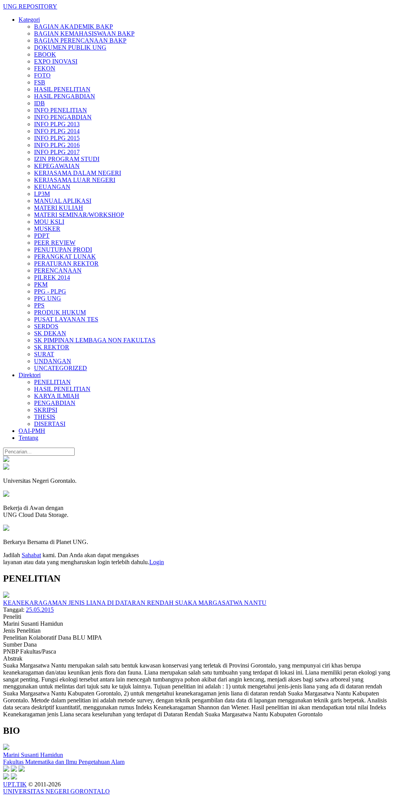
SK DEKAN (50, 333)
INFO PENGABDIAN (63, 117)
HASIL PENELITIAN (62, 89)
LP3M (42, 194)
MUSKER (47, 228)
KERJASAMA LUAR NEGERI (74, 180)
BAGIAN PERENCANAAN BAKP (80, 40)
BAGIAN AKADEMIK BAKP (73, 26)
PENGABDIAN (54, 403)
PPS (39, 305)
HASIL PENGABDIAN (64, 96)
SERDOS (46, 326)
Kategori (29, 19)
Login (156, 562)
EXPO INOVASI (55, 61)
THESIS (44, 417)
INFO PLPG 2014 (57, 131)
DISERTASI (49, 424)
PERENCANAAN (58, 270)
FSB (39, 82)
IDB (39, 103)
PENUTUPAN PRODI (63, 249)
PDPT (42, 235)
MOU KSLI (49, 221)
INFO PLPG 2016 (57, 145)
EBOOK (45, 54)
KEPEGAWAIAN (57, 166)
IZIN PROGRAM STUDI (66, 159)
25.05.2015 (40, 609)
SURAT (44, 354)
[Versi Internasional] (6, 460)
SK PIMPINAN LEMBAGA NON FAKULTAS (94, 340)
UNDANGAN (52, 361)
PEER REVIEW (54, 242)
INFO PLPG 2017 (57, 152)
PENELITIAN (52, 382)
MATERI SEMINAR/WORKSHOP (79, 214)
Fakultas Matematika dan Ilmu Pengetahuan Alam (64, 762)
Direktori (30, 375)
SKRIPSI (45, 410)
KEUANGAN (52, 187)
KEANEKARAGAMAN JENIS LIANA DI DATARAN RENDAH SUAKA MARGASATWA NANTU (134, 602)
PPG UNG (47, 298)
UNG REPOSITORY (30, 6)
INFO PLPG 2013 (57, 124)
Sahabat (31, 555)
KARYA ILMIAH (56, 396)
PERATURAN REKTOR (66, 263)
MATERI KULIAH (58, 207)
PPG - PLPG (50, 291)
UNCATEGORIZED (60, 368)
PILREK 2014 (52, 277)
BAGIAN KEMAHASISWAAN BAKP (84, 33)
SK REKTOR (51, 347)
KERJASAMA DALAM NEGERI (77, 173)
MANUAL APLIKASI (62, 200)
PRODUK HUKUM (60, 312)
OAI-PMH (32, 430)
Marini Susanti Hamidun (33, 755)
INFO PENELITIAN (60, 110)
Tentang (28, 437)
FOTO (42, 75)
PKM (41, 284)
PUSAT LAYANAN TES (66, 319)
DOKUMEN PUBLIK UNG (70, 47)
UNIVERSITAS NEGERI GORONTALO (56, 791)
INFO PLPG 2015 (57, 138)
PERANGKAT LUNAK (65, 256)
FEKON (44, 68)
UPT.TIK (15, 784)
